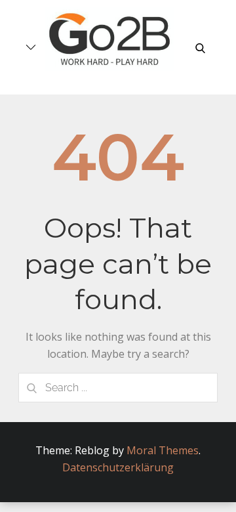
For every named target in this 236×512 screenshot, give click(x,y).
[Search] (31, 387)
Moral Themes (163, 450)
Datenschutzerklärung (118, 467)
